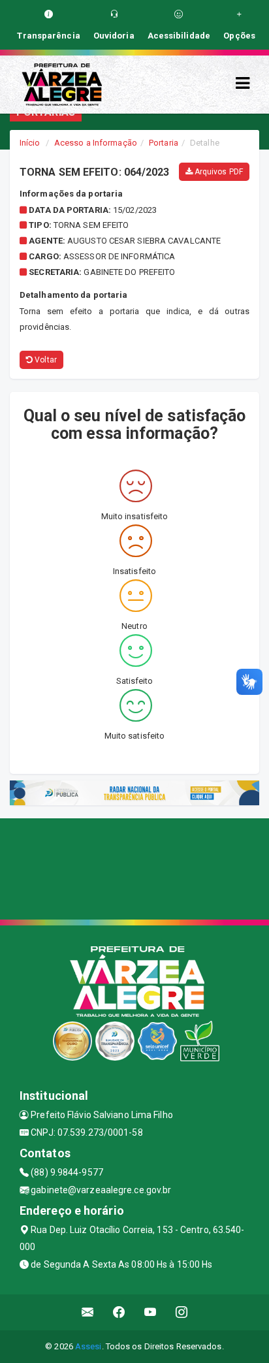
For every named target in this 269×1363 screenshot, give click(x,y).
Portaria (163, 143)
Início (30, 143)
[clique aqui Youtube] (150, 1312)
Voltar (45, 359)
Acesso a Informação (95, 143)
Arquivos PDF (218, 171)
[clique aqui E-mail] (87, 1312)
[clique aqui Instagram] (181, 1312)
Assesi (88, 1346)
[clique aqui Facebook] (119, 1312)
